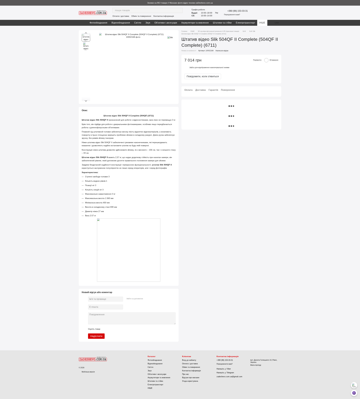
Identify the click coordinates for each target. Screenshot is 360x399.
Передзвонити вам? (232, 15)
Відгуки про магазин (190, 377)
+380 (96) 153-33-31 (237, 11)
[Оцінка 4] (118, 329)
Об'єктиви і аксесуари (165, 23)
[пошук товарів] (180, 10)
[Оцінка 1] (105, 329)
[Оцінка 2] (109, 329)
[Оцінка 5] (123, 329)
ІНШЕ (262, 23)
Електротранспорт (245, 23)
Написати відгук (222, 51)
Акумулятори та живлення (195, 23)
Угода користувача (190, 381)
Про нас (185, 374)
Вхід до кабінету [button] (189, 360)
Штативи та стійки (222, 23)
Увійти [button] (191, 68)
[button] (358, 3)
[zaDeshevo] (93, 359)
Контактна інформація (163, 16)
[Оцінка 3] (114, 329)
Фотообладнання (98, 23)
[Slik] (170, 37)
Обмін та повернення (141, 16)
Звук (147, 23)
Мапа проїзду (255, 365)
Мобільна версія (88, 372)
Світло (137, 23)
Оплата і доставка (120, 16)
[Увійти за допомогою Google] (150, 298)
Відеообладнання (121, 23)
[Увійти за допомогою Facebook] (146, 298)
